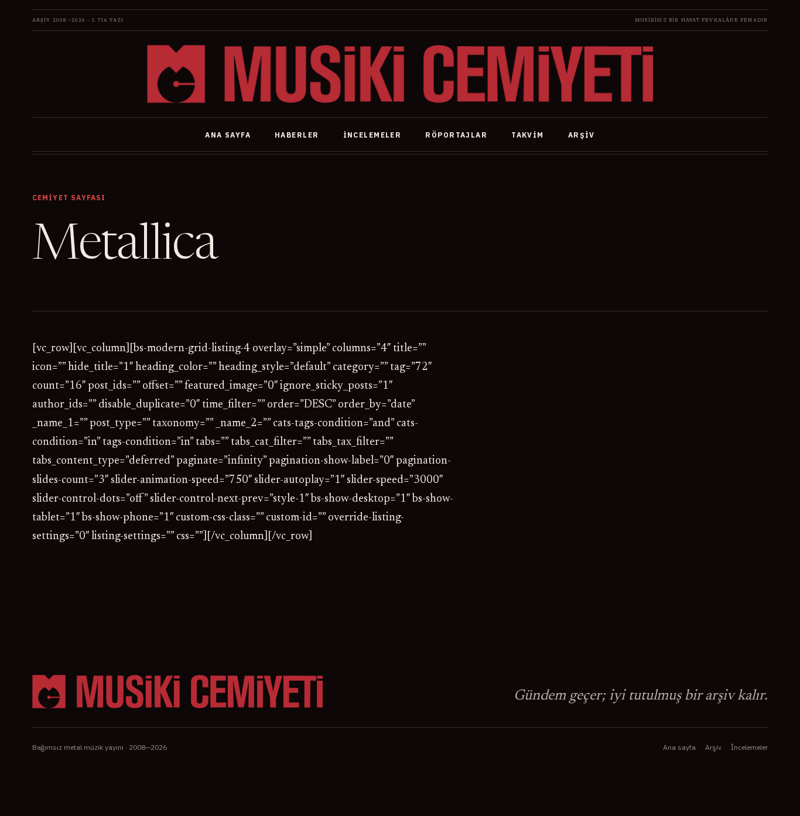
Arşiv (581, 135)
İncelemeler (372, 135)
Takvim (527, 135)
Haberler (297, 135)
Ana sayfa (228, 135)
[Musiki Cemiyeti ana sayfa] (400, 74)
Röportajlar (456, 135)
